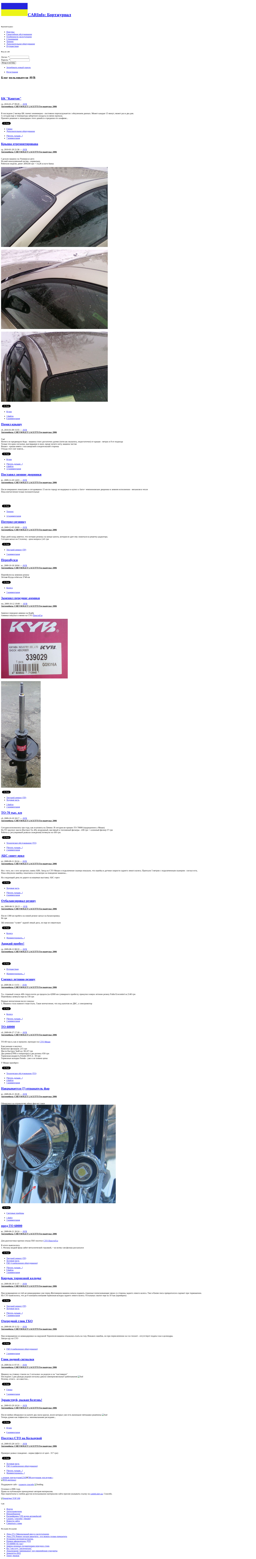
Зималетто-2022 (13, 1553)
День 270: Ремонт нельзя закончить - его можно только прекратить (36, 1536)
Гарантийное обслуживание (19, 34)
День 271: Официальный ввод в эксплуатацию (27, 1534)
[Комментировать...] (15, 938)
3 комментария (13, 554)
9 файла (9, 1270)
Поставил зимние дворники (21, 474)
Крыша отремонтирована (19, 144)
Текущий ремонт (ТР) (16, 550)
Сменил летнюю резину (18, 979)
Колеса (9, 588)
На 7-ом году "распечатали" (19, 1548)
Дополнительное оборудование (20, 44)
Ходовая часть (12, 800)
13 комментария (13, 469)
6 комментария (13, 418)
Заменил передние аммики (20, 598)
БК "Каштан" (11, 98)
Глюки (9, 129)
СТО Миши (45, 1042)
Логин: (5, 57)
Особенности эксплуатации (19, 37)
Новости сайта (13, 1521)
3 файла (9, 416)
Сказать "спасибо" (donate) (18, 1518)
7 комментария (13, 138)
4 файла (9, 466)
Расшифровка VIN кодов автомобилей (23, 1516)
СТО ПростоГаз (50, 1241)
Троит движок (12, 1555)
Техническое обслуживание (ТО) (21, 843)
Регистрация (12, 72)
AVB (25, 104)
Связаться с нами (14, 1523)
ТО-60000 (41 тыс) (14, 1543)
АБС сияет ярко (12, 855)
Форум (9, 1509)
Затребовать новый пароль (18, 67)
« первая (5, 1477)
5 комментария (13, 1083)
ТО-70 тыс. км (11, 812)
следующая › (36, 1477)
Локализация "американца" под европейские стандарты (31, 1551)
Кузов (9, 411)
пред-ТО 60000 (11, 1225)
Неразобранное (13, 1514)
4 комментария (13, 895)
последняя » (47, 1477)
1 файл (9, 1218)
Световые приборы (15, 1213)
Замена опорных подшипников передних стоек (27, 1546)
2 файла (9, 804)
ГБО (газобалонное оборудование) (22, 1263)
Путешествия (12, 46)
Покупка (10, 32)
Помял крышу (11, 424)
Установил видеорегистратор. (19, 1539)
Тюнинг (10, 41)
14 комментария (13, 516)
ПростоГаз (37, 615)
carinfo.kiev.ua (96, 1494)
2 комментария (13, 807)
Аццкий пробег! (12, 943)
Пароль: (5, 60)
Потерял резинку (13, 521)
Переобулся (9, 560)
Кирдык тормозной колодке (21, 1278)
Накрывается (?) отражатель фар (25, 1088)
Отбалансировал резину (18, 901)
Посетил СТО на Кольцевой (21, 1438)
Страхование (12, 39)
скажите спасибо (26, 1484)
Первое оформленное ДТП (18, 1541)
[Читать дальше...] (14, 136)
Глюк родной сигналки (17, 1359)
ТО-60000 (8, 1027)
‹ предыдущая (15, 1477)
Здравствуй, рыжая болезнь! (21, 1400)
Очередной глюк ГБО (17, 1321)
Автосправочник (14, 1511)
